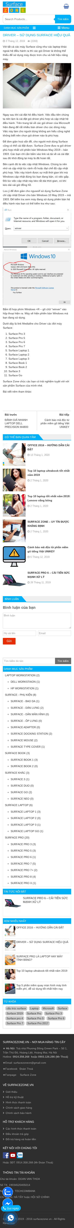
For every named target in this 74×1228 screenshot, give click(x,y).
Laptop (34, 1008)
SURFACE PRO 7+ (22, 870)
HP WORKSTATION (22, 688)
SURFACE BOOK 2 (22, 766)
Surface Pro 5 (35, 1018)
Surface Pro (34, 1013)
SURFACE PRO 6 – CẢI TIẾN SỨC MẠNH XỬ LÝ (49, 574)
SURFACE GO (19, 792)
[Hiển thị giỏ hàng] (67, 6)
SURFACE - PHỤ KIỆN (18, 694)
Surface (62, 1008)
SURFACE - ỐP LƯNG (24, 720)
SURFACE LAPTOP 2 (23, 818)
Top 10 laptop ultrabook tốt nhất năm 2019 (49, 472)
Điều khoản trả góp (17, 1133)
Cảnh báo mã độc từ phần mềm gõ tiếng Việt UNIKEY (48, 549)
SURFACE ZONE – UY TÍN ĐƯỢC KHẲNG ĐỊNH (48, 523)
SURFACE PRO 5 (21, 850)
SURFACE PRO (14, 837)
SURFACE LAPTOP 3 (23, 824)
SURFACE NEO (20, 798)
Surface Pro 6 (56, 1018)
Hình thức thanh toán (18, 1102)
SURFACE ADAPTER (23, 727)
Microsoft (48, 1008)
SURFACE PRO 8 (21, 876)
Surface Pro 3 (53, 1013)
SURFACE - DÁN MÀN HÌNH (28, 714)
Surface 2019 (15, 1013)
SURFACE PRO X (21, 883)
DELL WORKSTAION (23, 681)
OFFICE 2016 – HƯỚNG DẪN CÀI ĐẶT (48, 447)
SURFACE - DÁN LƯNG (25, 707)
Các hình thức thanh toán (21, 1128)
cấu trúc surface (16, 1008)
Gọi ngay (12, 1208)
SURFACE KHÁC (15, 772)
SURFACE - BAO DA (23, 701)
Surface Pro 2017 (37, 1023)
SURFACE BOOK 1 (22, 759)
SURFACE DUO (20, 785)
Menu (65, 28)
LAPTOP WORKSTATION (20, 675)
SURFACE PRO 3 (21, 844)
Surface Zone (28, 1074)
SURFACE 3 (18, 779)
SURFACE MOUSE (22, 740)
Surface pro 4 (15, 1018)
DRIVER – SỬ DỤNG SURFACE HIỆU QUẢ (42, 942)
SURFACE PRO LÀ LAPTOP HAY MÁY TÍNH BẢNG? (39, 958)
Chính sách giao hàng (19, 1107)
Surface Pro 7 (15, 1023)
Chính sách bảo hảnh (18, 1112)
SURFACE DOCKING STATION (29, 733)
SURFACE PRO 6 (21, 857)
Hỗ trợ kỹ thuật (15, 1097)
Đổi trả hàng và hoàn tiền (21, 1139)
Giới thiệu (11, 1091)
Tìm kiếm (63, 19)
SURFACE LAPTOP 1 (23, 811)
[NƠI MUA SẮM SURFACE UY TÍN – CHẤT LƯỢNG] (14, 7)
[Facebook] (7, 1203)
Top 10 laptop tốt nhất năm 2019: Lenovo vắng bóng (49, 498)
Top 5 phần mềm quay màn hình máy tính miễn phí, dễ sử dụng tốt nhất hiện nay (41, 987)
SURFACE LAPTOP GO (25, 831)
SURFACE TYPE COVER (26, 746)
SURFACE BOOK (15, 753)
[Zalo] (7, 1191)
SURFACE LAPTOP (16, 805)
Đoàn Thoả (26, 1068)
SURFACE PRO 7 (21, 863)
